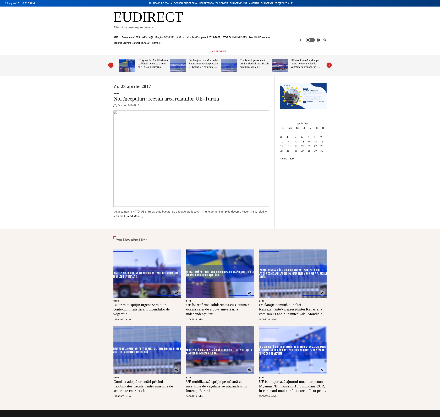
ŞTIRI (116, 37)
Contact (156, 42)
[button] (110, 65)
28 (309, 150)
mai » (291, 158)
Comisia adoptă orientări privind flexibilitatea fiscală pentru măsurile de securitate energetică (206, 65)
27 (302, 150)
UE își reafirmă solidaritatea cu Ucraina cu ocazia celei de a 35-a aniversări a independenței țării (218, 309)
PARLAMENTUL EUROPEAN (258, 3)
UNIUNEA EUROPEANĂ (160, 3)
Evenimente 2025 (131, 37)
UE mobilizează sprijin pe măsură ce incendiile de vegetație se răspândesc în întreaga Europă (256, 65)
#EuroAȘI (147, 37)
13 (302, 141)
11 (288, 141)
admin (123, 105)
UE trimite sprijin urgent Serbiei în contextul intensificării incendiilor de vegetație (141, 309)
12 (296, 141)
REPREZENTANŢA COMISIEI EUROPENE (220, 3)
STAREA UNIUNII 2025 (235, 37)
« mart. (283, 158)
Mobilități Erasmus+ (259, 37)
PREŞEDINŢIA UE (283, 3)
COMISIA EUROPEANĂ (186, 3)
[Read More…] (134, 216)
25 (288, 150)
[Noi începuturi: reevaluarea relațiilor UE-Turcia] (191, 158)
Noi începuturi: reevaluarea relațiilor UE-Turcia (166, 99)
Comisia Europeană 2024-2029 (203, 37)
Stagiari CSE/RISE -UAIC (168, 37)
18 (288, 146)
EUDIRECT (148, 17)
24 (281, 150)
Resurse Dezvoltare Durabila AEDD (131, 42)
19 (296, 146)
